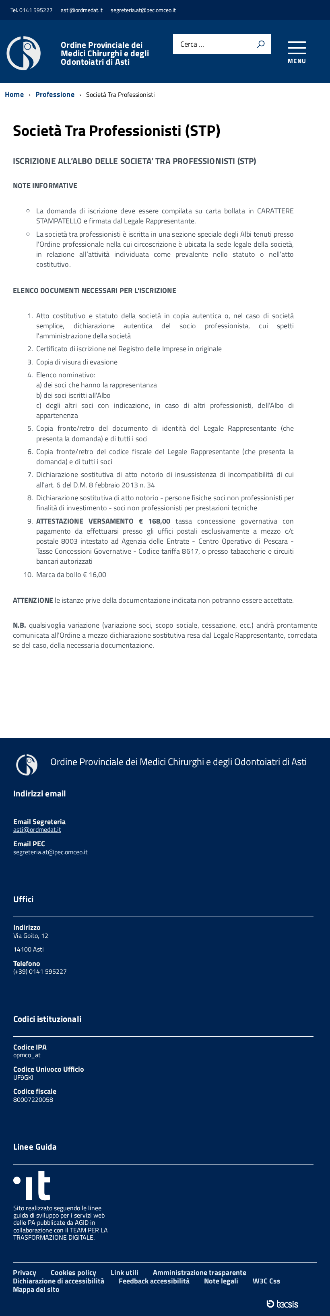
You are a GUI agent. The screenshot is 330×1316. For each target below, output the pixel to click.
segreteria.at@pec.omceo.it (50, 852)
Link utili (124, 1272)
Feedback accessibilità (154, 1280)
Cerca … (192, 44)
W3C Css (266, 1280)
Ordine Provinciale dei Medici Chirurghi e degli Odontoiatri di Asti (105, 53)
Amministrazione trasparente (199, 1272)
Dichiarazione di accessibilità (58, 1280)
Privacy (24, 1272)
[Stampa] (261, 44)
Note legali (221, 1280)
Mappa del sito (36, 1289)
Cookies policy (73, 1272)
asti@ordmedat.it (37, 829)
